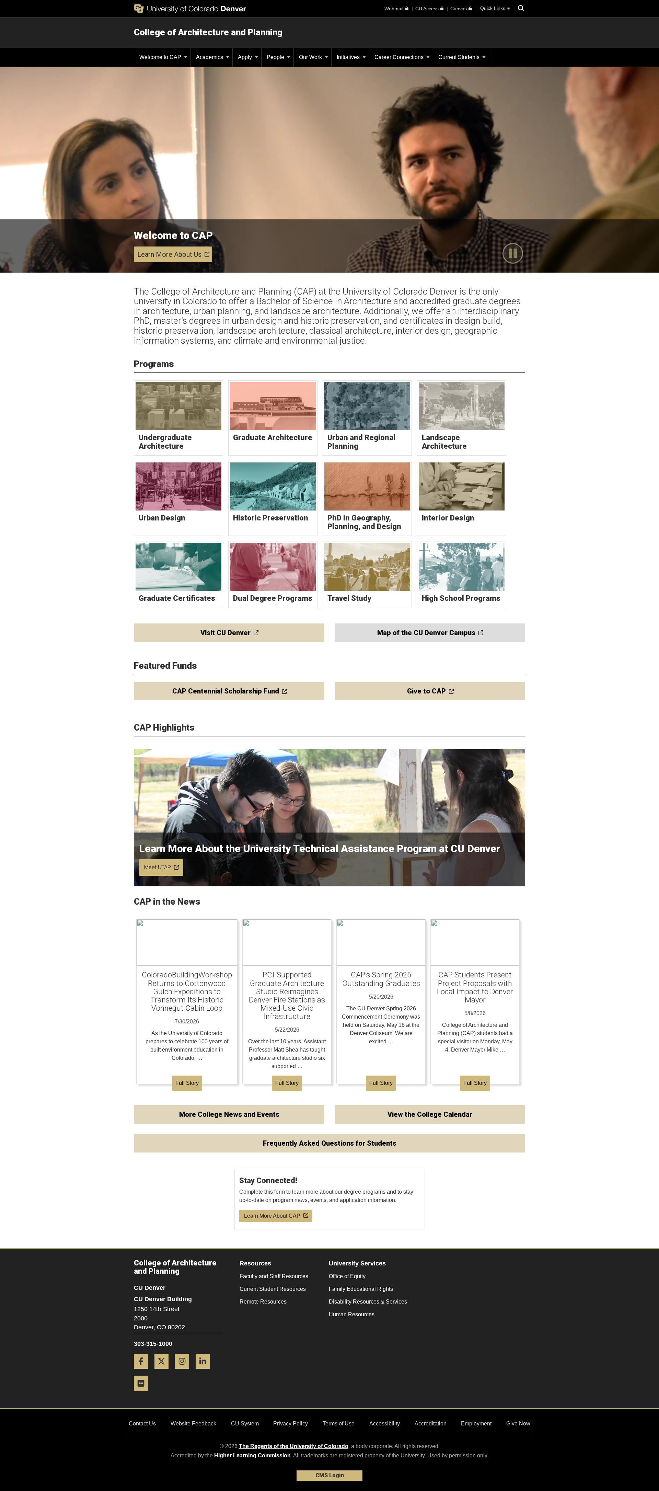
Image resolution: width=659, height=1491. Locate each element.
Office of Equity (347, 1276)
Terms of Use (339, 1423)
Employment (476, 1423)
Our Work (311, 57)
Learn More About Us (169, 254)
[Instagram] (184, 1371)
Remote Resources (263, 1302)
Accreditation (431, 1423)
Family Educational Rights (361, 1289)
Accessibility (384, 1423)
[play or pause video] (512, 253)
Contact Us (142, 1423)
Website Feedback (193, 1423)
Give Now (518, 1423)
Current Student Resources (273, 1289)
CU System (245, 1423)
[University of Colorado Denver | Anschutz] (190, 8)
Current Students (459, 57)
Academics (210, 57)
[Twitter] (164, 1371)
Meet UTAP (157, 867)
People (276, 57)
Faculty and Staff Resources (274, 1276)
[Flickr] (143, 1394)
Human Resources (351, 1314)
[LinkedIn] (205, 1371)
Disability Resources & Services (368, 1302)
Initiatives (349, 57)
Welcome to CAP (161, 57)
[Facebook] (143, 1371)
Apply (245, 57)
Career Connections (399, 57)
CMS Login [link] (329, 1475)
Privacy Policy (290, 1423)
